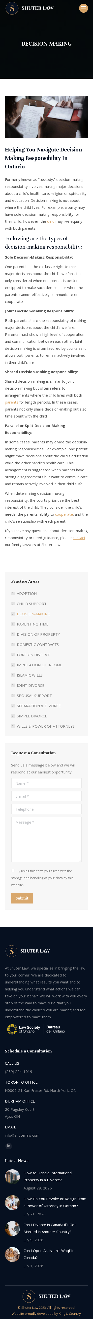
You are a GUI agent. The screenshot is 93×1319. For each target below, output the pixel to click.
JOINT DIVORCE (30, 685)
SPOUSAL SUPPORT (34, 695)
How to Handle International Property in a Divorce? (48, 1176)
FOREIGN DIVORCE (33, 654)
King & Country (70, 1313)
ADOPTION (27, 593)
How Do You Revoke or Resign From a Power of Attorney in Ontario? (55, 1202)
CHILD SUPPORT (32, 603)
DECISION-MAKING (33, 613)
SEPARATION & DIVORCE (39, 705)
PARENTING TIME (32, 624)
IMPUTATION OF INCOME (39, 664)
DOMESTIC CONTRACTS (38, 644)
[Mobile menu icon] (83, 8)
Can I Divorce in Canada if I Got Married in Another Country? (50, 1228)
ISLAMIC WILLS (30, 675)
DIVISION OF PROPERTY (38, 634)
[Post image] (12, 1176)
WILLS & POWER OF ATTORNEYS (46, 726)
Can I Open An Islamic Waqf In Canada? (49, 1254)
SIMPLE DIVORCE (32, 715)
